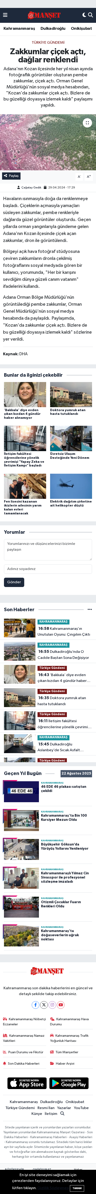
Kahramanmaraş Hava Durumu (69, 1021)
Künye (36, 1114)
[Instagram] (52, 1005)
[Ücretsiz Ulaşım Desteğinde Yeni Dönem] (71, 438)
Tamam (77, 1188)
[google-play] (69, 1084)
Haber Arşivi (65, 1063)
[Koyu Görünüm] (84, 15)
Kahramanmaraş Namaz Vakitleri (24, 1038)
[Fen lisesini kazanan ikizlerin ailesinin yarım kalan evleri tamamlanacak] (25, 486)
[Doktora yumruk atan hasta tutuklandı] (71, 394)
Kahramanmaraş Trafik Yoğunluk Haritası (69, 1038)
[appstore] (27, 1084)
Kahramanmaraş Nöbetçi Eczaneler (24, 1021)
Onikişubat (81, 29)
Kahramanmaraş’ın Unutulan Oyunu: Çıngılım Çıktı (64, 632)
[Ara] (90, 15)
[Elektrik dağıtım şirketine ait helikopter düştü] (71, 486)
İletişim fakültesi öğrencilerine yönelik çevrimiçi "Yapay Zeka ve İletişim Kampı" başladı (64, 724)
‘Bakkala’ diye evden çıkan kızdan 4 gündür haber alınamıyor (22, 414)
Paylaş (14, 176)
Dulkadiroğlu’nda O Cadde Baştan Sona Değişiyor (63, 655)
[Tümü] (90, 610)
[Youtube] (61, 1005)
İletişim (51, 1114)
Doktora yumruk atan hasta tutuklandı (62, 701)
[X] (44, 1005)
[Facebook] (35, 1005)
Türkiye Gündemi (48, 43)
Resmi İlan (46, 1108)
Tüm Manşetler (66, 1052)
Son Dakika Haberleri (23, 1063)
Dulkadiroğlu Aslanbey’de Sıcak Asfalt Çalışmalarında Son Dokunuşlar (64, 747)
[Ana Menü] (5, 15)
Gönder (14, 582)
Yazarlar (64, 1108)
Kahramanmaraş (19, 29)
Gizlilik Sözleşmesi (53, 1188)
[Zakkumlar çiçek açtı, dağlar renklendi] (48, 142)
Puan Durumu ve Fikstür (25, 1052)
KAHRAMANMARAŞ (53, 621)
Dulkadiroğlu (53, 29)
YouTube (81, 1108)
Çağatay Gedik (31, 187)
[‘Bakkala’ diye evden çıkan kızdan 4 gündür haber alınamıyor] (25, 394)
